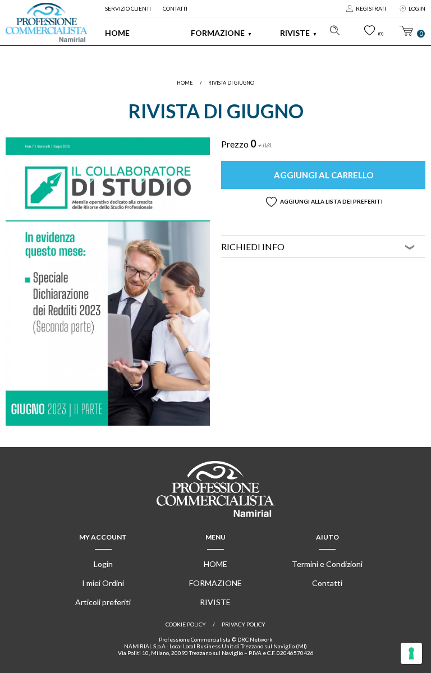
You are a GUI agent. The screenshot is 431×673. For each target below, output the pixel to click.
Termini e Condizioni (327, 564)
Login (417, 8)
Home (117, 33)
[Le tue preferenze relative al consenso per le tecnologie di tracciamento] (411, 653)
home (185, 83)
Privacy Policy (243, 624)
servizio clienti (128, 8)
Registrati (371, 8)
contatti (175, 8)
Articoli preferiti (103, 602)
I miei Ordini (103, 583)
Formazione (218, 33)
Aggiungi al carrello (323, 175)
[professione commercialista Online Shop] (47, 22)
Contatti (327, 583)
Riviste (295, 33)
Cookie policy (186, 624)
